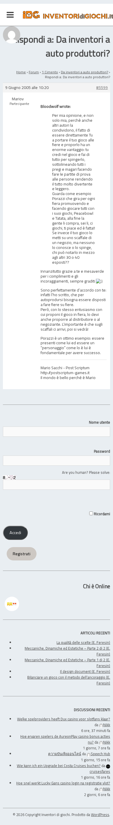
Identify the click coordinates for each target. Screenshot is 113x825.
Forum (34, 72)
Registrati (21, 554)
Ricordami (101, 514)
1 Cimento (50, 72)
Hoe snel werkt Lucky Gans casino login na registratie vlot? (63, 783)
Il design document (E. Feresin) (85, 671)
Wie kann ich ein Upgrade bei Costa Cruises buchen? (59, 765)
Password (102, 451)
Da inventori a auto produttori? (84, 72)
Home (21, 72)
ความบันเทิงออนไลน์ (64, 754)
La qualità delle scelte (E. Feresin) (83, 642)
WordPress (100, 814)
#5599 (102, 87)
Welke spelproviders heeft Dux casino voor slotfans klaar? (63, 719)
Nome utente (99, 422)
